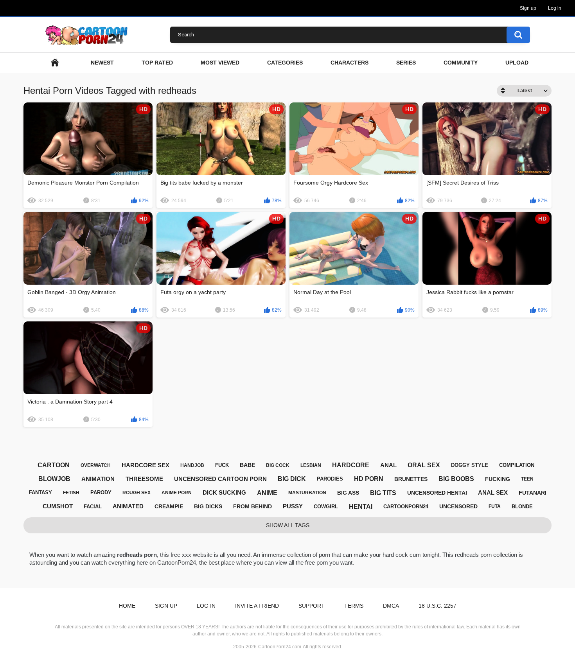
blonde (522, 507)
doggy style (469, 465)
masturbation (307, 492)
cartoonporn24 (405, 507)
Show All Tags (287, 525)
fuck (222, 465)
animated (128, 506)
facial (93, 507)
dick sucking (224, 492)
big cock (277, 465)
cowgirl (326, 507)
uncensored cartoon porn (220, 478)
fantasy (40, 492)
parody (100, 492)
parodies (330, 479)
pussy (293, 506)
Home (127, 606)
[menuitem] (55, 63)
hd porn (368, 478)
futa (495, 506)
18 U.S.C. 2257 (437, 606)
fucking (497, 479)
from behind (252, 506)
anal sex (493, 492)
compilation (516, 465)
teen (527, 479)
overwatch (96, 465)
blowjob (54, 478)
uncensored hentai (437, 493)
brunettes (411, 479)
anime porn (177, 492)
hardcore (350, 465)
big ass (348, 493)
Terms (353, 606)
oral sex (424, 465)
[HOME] (55, 63)
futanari (532, 493)
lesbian (310, 465)
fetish (71, 492)
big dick (292, 478)
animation (98, 478)
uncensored (458, 506)
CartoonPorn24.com (279, 646)
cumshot (58, 506)
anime (267, 493)
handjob (192, 465)
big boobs (456, 478)
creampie (169, 506)
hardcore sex (145, 465)
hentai (360, 506)
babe (247, 465)
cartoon (54, 465)
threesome (144, 478)
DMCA (391, 606)
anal (388, 465)
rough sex (136, 492)
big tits (383, 493)
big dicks (208, 506)
